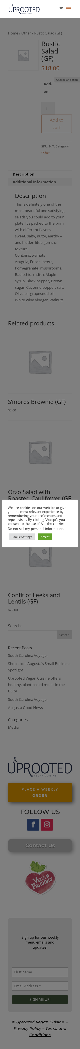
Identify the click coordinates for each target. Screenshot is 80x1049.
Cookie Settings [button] (22, 537)
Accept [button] (45, 537)
